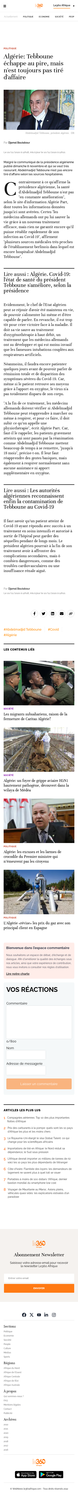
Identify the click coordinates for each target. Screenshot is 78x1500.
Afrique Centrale (12, 1376)
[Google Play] (51, 1474)
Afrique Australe (12, 1385)
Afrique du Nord (12, 1368)
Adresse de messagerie (24, 1063)
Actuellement (11, 16)
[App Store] (26, 1474)
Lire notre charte (18, 974)
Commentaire (16, 1003)
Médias (7, 1352)
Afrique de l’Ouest (12, 1372)
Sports (7, 1357)
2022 (6, 1424)
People (73, 17)
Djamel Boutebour (19, 142)
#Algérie (10, 635)
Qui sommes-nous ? (14, 1396)
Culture (7, 1348)
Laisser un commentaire (39, 1084)
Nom (10, 1048)
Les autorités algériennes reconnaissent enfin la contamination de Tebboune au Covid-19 (34, 498)
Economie (44, 17)
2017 (6, 1445)
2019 (6, 1437)
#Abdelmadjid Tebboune (23, 629)
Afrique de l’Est (11, 1381)
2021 (6, 1428)
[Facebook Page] (24, 1314)
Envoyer (39, 1288)
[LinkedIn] (46, 1314)
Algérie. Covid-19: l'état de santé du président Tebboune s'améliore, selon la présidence (37, 282)
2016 (6, 1450)
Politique (28, 17)
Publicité (8, 1413)
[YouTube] (39, 1314)
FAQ (6, 1400)
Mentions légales (12, 1405)
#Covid (53, 629)
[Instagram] (54, 1314)
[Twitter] (31, 1314)
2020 (6, 1433)
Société (59, 17)
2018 (6, 1441)
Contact (8, 1409)
